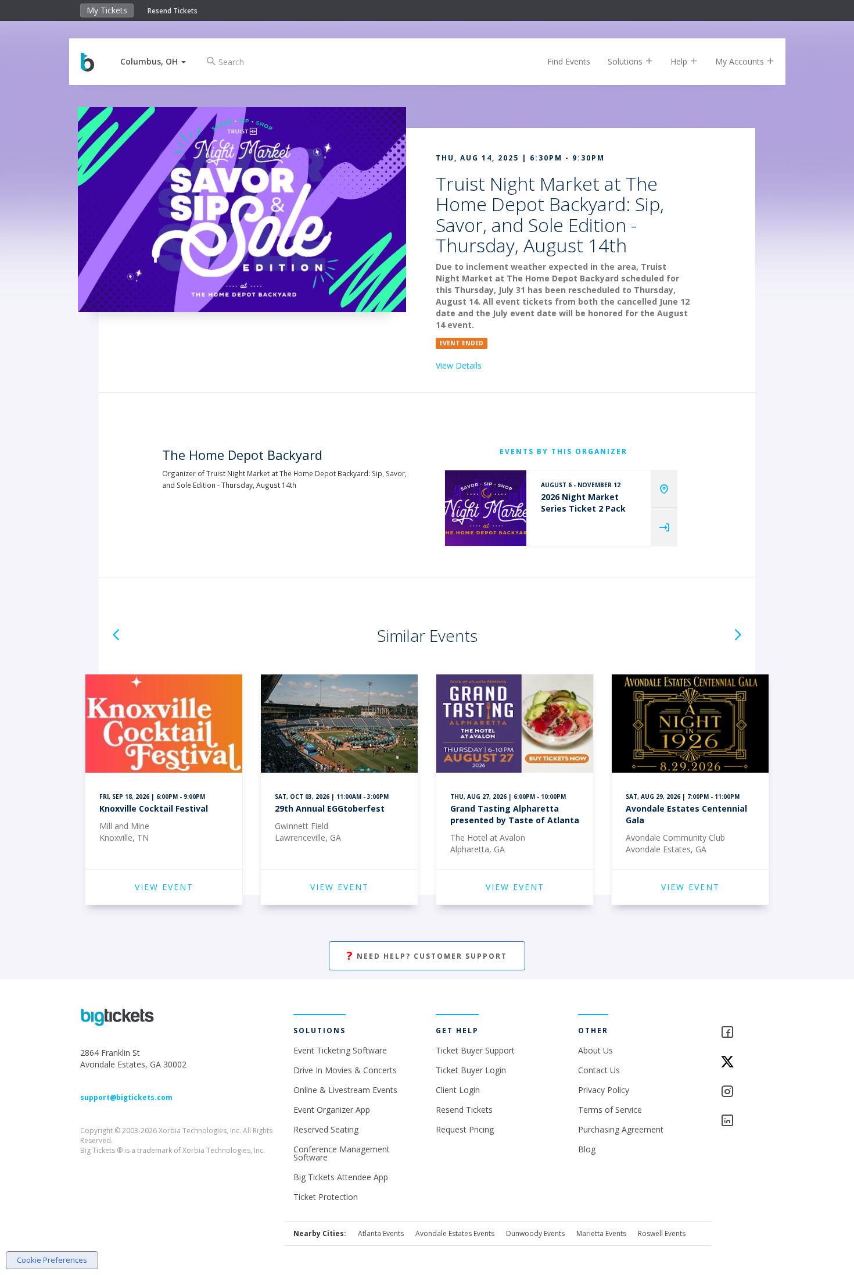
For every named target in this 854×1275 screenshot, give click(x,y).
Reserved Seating (325, 1129)
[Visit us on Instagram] (747, 1092)
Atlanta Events (381, 1233)
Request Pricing (465, 1129)
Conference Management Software (341, 1153)
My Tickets (107, 10)
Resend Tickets (173, 11)
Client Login (458, 1089)
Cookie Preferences (52, 1260)
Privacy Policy (603, 1089)
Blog (586, 1149)
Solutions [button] (626, 61)
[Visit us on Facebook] (747, 1033)
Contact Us (599, 1070)
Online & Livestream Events (345, 1089)
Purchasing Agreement (620, 1129)
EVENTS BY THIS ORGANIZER (563, 451)
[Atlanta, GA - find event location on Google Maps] (664, 489)
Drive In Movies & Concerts (345, 1070)
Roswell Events (662, 1233)
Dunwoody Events (535, 1233)
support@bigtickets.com (126, 1097)
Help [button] (680, 61)
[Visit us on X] (747, 1062)
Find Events (568, 61)
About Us (595, 1050)
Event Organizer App (331, 1109)
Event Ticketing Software (340, 1050)
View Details (459, 365)
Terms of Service (610, 1109)
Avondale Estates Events (454, 1233)
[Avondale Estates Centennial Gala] (690, 725)
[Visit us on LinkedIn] (747, 1121)
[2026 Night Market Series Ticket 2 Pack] (485, 508)
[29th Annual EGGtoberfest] (339, 725)
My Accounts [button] (740, 61)
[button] (153, 61)
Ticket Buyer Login (471, 1070)
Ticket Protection (325, 1196)
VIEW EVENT (164, 886)
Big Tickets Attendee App (340, 1177)
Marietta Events (601, 1233)
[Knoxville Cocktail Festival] (163, 725)
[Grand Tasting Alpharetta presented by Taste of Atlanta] (514, 725)
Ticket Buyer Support (475, 1050)
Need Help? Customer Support (427, 955)
